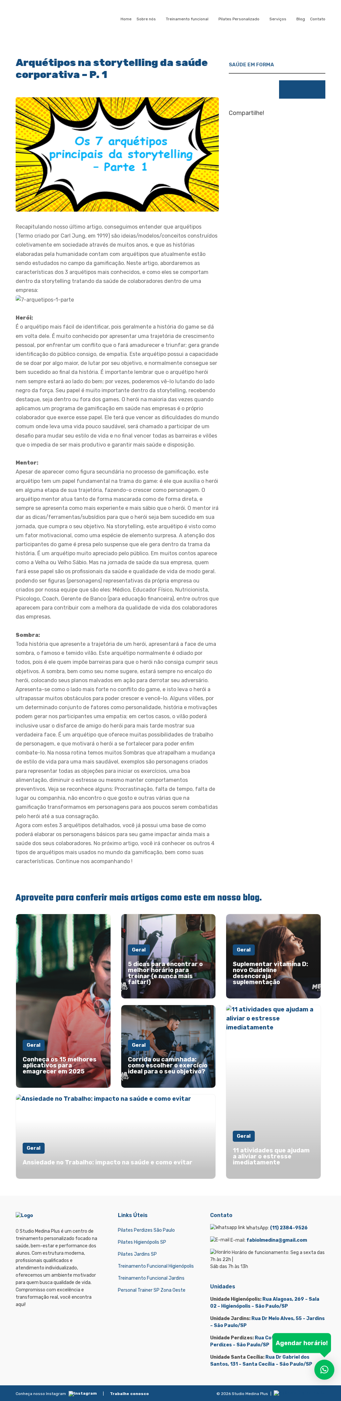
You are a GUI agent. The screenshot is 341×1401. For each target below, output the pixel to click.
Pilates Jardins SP (137, 1254)
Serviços (277, 19)
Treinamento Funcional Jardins (151, 1278)
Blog (300, 19)
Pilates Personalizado (238, 19)
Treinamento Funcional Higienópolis (156, 1266)
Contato (317, 19)
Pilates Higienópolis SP (142, 1242)
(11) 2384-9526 (289, 1228)
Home (126, 19)
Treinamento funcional (187, 19)
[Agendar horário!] (324, 1370)
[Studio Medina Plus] (43, 18)
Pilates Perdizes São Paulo (146, 1230)
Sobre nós (146, 19)
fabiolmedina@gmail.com (276, 1240)
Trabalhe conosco (129, 1393)
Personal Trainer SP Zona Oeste (151, 1290)
